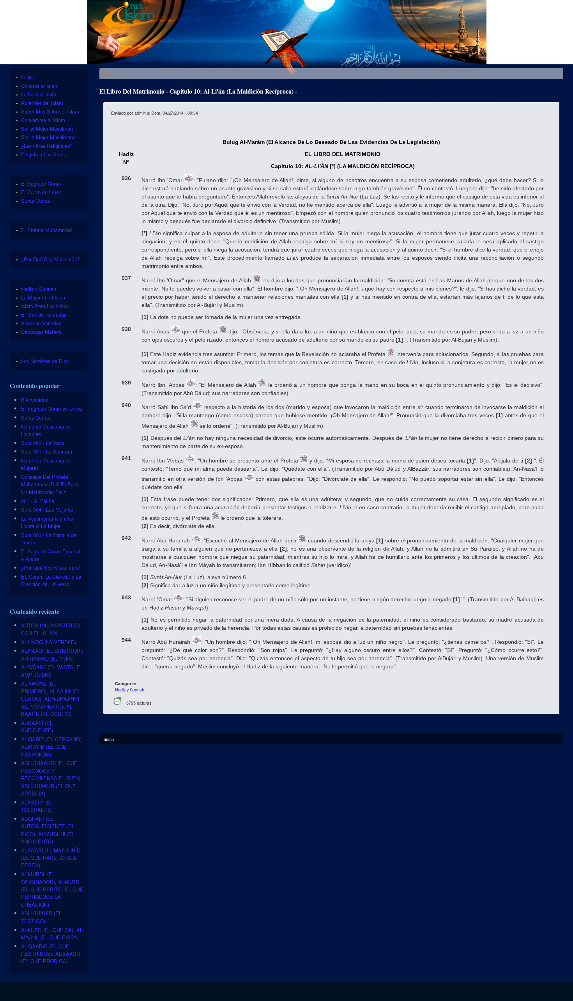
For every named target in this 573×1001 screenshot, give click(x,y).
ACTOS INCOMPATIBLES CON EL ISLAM (51, 629)
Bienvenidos (34, 400)
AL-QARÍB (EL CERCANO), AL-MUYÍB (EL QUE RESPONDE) (52, 746)
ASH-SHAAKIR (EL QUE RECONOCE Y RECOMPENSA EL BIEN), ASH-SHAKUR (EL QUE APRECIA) (51, 778)
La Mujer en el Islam (44, 297)
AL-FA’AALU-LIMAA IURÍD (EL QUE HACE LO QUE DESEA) (50, 858)
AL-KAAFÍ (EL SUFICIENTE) (37, 726)
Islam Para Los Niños (45, 306)
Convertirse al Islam (43, 120)
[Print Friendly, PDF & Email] (117, 703)
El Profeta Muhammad (46, 230)
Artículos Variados (41, 323)
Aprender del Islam (42, 102)
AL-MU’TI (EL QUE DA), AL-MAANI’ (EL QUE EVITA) (52, 933)
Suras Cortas (35, 200)
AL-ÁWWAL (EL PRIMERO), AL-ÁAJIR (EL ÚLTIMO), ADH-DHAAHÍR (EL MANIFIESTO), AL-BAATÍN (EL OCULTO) (50, 699)
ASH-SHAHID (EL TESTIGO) (41, 916)
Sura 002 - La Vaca (42, 442)
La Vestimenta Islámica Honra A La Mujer (47, 522)
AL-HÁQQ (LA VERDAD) (48, 642)
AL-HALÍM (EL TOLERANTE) (37, 806)
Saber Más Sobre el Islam (50, 111)
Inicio (108, 74)
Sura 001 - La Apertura (46, 451)
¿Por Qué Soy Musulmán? (50, 259)
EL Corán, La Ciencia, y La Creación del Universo (51, 580)
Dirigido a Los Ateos (43, 154)
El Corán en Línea (41, 192)
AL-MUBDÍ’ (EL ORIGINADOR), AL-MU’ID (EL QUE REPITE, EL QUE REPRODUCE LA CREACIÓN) (52, 889)
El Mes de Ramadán (44, 314)
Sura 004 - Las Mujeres (47, 509)
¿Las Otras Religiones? (47, 145)
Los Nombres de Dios (45, 361)
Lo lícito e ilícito (38, 94)
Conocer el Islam (39, 85)
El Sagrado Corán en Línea (51, 408)
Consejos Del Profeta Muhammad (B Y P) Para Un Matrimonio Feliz (49, 484)
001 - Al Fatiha (37, 501)
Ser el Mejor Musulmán (47, 128)
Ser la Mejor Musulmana (48, 137)
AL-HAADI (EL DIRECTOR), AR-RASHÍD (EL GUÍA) (52, 654)
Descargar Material (42, 331)
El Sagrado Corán (41, 183)
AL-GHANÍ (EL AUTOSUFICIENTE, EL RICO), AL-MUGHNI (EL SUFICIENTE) (48, 830)
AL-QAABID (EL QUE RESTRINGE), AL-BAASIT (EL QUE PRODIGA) (51, 954)
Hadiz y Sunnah (129, 690)
